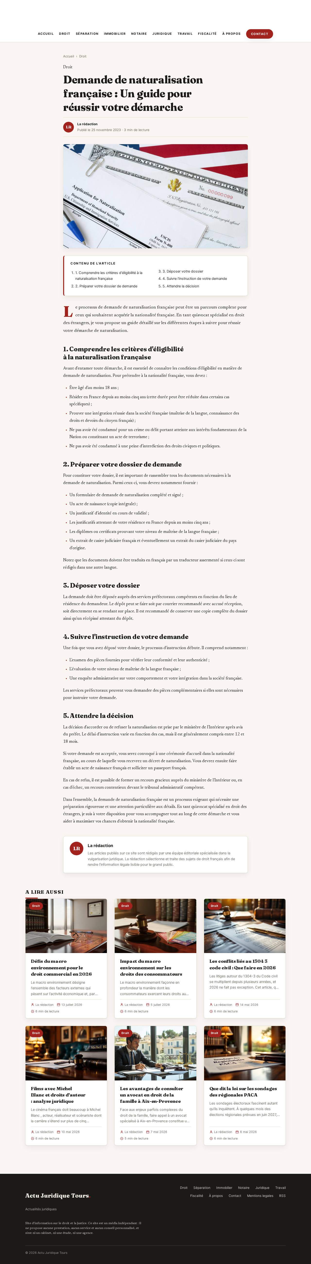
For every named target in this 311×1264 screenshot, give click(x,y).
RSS (282, 1196)
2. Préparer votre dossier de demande (106, 286)
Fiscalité (207, 33)
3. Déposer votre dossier (183, 271)
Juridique (162, 33)
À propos (231, 33)
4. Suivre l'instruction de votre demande (195, 278)
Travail (185, 33)
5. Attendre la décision (181, 286)
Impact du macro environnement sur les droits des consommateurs (151, 967)
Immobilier (115, 33)
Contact (259, 34)
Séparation (87, 33)
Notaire (139, 33)
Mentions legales (260, 1196)
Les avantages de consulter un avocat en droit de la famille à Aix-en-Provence (151, 1095)
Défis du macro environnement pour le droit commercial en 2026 (61, 967)
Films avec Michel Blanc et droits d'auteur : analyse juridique (58, 1095)
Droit (64, 33)
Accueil (46, 33)
